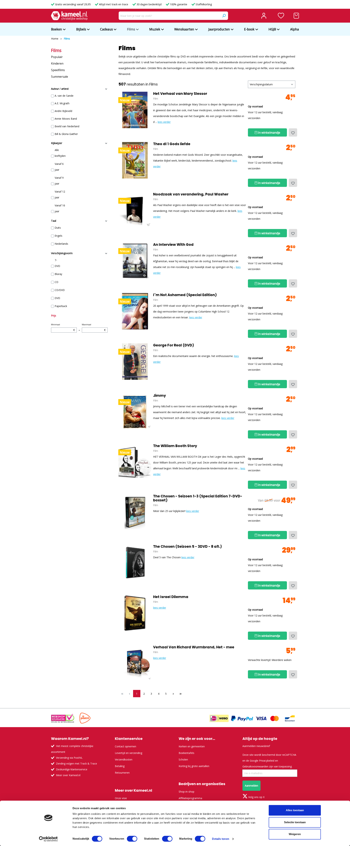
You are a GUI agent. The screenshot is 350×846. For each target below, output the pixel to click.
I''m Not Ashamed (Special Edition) (185, 295)
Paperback (61, 306)
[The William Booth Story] (134, 462)
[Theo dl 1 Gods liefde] (134, 160)
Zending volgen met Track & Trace (76, 763)
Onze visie (121, 798)
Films (56, 50)
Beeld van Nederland (67, 126)
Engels (58, 235)
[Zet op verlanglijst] (293, 132)
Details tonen (220, 838)
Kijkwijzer (56, 143)
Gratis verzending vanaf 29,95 (72, 4)
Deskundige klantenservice (71, 769)
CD (56, 282)
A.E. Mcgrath (62, 103)
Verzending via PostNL (69, 757)
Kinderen (57, 63)
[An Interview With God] (134, 261)
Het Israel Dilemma (170, 597)
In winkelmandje (268, 133)
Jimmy (159, 396)
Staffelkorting (203, 4)
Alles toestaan (295, 810)
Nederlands (61, 243)
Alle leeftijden (60, 153)
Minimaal (63, 327)
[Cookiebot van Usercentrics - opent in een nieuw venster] (48, 839)
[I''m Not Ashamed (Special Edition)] (134, 311)
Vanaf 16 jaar (60, 208)
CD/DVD (60, 290)
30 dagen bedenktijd (149, 4)
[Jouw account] (263, 16)
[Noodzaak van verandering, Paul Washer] (134, 210)
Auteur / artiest (60, 88)
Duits (58, 227)
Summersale (59, 77)
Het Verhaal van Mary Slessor (180, 94)
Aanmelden (251, 785)
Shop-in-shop (186, 791)
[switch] (132, 839)
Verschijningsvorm (62, 253)
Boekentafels (186, 753)
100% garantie (178, 4)
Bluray (58, 274)
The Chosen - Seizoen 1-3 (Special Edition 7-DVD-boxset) (197, 498)
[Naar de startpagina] (69, 15)
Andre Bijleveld (63, 111)
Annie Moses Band (66, 118)
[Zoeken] (224, 15)
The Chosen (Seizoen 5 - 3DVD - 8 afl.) (187, 547)
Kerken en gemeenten (192, 746)
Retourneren (122, 772)
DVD (57, 298)
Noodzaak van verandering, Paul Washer (190, 194)
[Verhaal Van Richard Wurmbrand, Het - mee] (134, 663)
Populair (57, 57)
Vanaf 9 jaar (59, 180)
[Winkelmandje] (296, 16)
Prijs (53, 315)
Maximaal (94, 327)
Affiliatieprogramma (190, 798)
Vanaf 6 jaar (59, 166)
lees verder (164, 122)
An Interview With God (173, 245)
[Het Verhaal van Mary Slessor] (134, 110)
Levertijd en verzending (128, 753)
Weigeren (295, 834)
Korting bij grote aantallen (194, 766)
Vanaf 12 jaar (60, 194)
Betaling (120, 766)
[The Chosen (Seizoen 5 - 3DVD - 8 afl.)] (134, 563)
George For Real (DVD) (173, 345)
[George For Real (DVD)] (134, 361)
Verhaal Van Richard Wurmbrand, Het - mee (193, 647)
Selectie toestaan (295, 822)
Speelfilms (58, 70)
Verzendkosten (123, 759)
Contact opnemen (125, 746)
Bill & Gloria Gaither (66, 134)
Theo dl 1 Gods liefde (171, 144)
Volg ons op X (256, 797)
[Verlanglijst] (281, 16)
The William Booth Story (175, 446)
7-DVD (57, 263)
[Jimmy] (134, 412)
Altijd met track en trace (113, 4)
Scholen (183, 759)
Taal (53, 220)
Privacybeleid (266, 760)
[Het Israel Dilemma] (134, 613)
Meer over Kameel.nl (68, 775)
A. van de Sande (64, 95)
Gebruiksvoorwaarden (255, 766)
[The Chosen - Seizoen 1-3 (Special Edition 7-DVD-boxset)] (134, 512)
